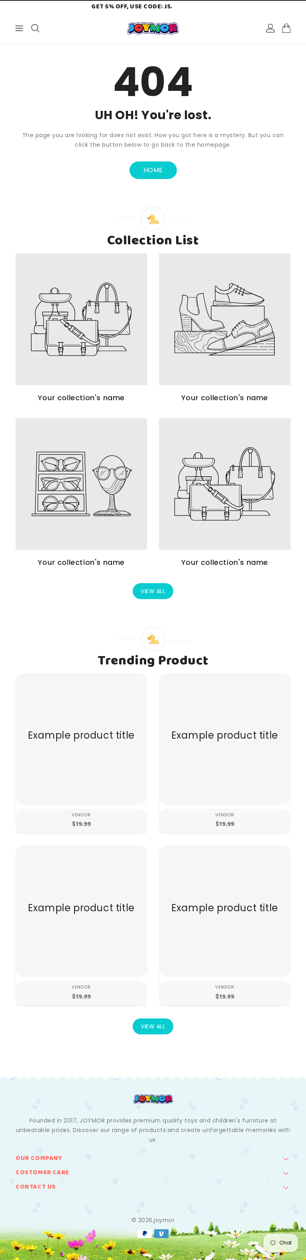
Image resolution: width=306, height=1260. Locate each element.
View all (153, 591)
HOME (153, 170)
